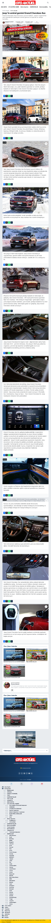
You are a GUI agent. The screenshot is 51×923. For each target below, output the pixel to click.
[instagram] (32, 784)
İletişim (7, 917)
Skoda (11, 892)
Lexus (11, 870)
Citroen (11, 843)
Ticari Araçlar (11, 827)
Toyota (11, 900)
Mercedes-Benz (13, 877)
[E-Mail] (12, 690)
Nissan (11, 882)
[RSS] (32, 773)
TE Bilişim (29, 779)
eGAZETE (10, 800)
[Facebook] (19, 773)
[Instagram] (27, 773)
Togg (10, 899)
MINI (10, 879)
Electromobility (43, 7)
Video (6, 907)
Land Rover (12, 868)
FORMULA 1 (12, 820)
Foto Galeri (5, 10)
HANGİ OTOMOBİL (12, 793)
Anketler (7, 914)
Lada (10, 863)
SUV (10, 817)
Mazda (11, 875)
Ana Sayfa (7, 787)
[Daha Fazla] (12, 96)
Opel (10, 884)
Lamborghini (12, 865)
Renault (11, 889)
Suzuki (11, 895)
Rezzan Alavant (15, 684)
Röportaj (7, 910)
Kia (10, 862)
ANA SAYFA (4, 7)
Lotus (11, 872)
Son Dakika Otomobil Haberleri (18, 805)
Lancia (11, 867)
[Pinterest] (24, 773)
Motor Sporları (24, 7)
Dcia (10, 845)
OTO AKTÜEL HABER (13, 7)
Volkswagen (12, 902)
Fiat (10, 848)
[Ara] (48, 3)
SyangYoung (12, 897)
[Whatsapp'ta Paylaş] (9, 96)
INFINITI (11, 857)
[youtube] (42, 784)
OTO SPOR (12, 822)
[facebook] (11, 784)
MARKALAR (10, 790)
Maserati (11, 874)
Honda (11, 853)
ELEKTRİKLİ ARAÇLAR (15, 813)
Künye (6, 915)
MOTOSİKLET (11, 828)
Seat (10, 890)
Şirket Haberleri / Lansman (16, 812)
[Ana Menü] (3, 2)
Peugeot (11, 885)
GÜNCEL (9, 792)
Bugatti (11, 842)
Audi (10, 837)
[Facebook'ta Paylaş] (4, 96)
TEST (8, 795)
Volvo (11, 904)
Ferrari (11, 847)
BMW (10, 840)
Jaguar (11, 858)
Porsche (11, 887)
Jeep (10, 860)
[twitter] (21, 784)
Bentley (11, 838)
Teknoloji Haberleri (14, 832)
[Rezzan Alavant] (7, 685)
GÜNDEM (11, 807)
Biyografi (7, 912)
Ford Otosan (12, 852)
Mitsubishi (12, 880)
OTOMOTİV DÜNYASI (15, 808)
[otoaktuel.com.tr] (25, 3)
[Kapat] (50, 920)
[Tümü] (46, 750)
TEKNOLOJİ (10, 830)
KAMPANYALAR (34, 7)
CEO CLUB (10, 798)
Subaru (11, 894)
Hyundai (11, 855)
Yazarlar (7, 909)
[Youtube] (29, 773)
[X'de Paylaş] (6, 96)
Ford (10, 850)
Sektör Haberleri (14, 810)
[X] (22, 773)
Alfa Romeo (12, 835)
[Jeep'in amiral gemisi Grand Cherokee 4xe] (25, 38)
